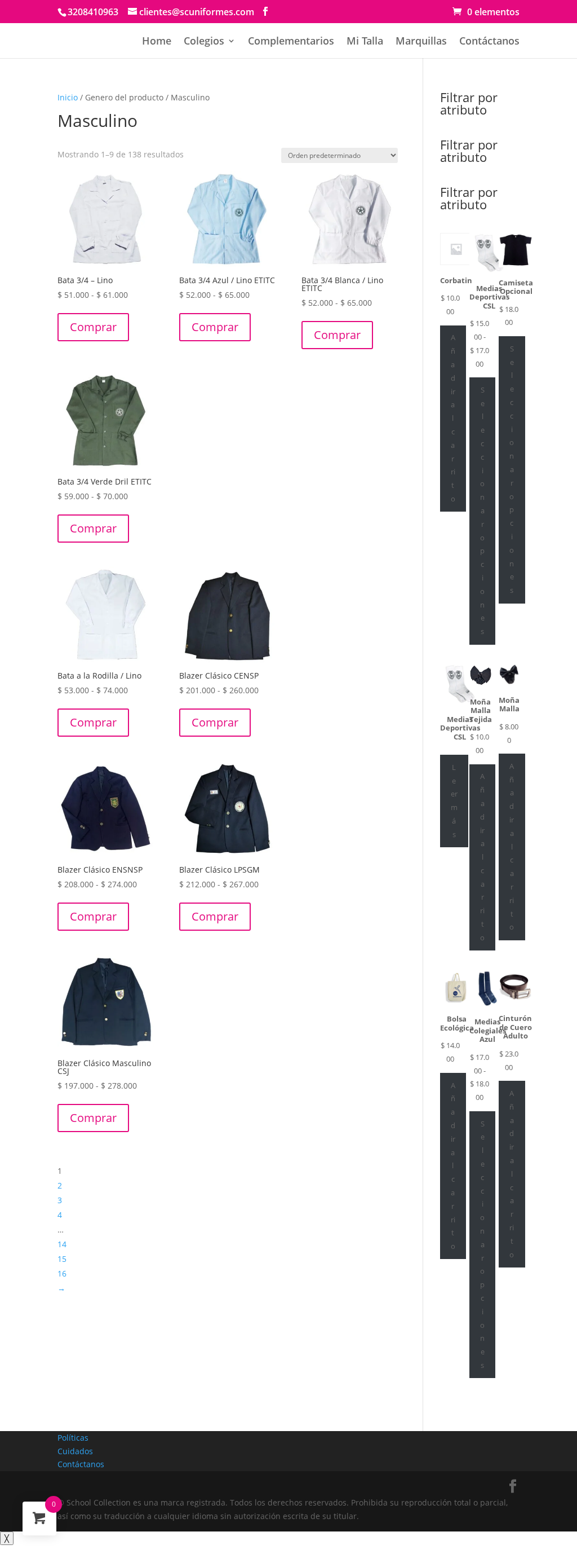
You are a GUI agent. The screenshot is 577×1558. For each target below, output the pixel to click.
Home (156, 42)
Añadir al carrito (453, 418)
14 (61, 1244)
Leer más (454, 800)
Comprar (93, 327)
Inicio (67, 97)
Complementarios (291, 42)
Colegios (204, 42)
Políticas (72, 1437)
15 (61, 1258)
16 (61, 1273)
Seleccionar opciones (482, 510)
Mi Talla (365, 42)
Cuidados (75, 1451)
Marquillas (421, 42)
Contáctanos (489, 42)
